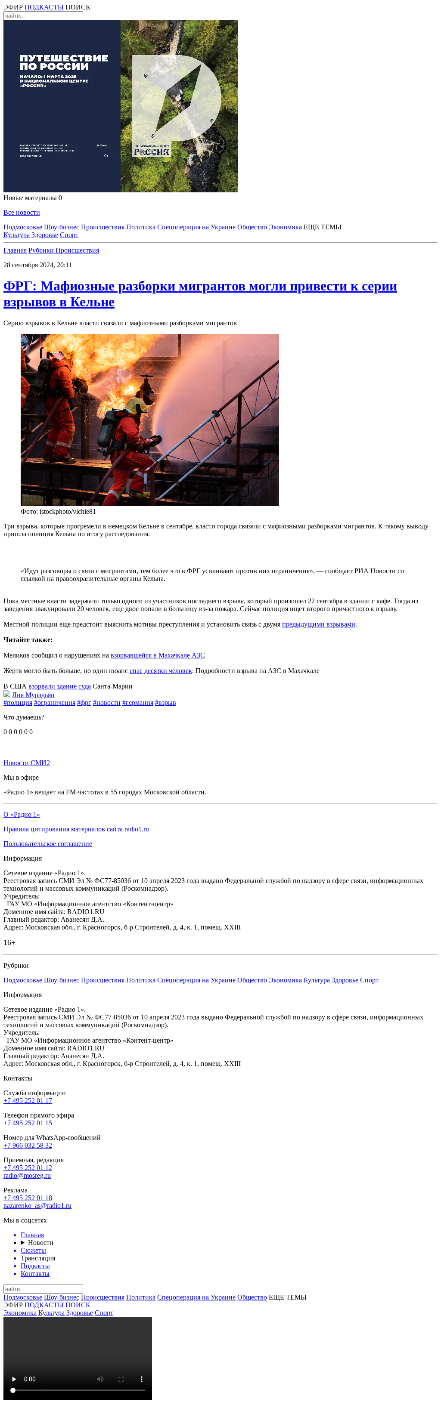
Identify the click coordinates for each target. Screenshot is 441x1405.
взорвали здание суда (59, 686)
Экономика (285, 227)
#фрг (84, 702)
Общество (252, 227)
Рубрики (42, 250)
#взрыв (165, 702)
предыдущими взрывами (318, 624)
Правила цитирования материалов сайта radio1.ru (76, 829)
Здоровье (44, 234)
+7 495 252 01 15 (27, 1123)
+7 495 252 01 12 (27, 1167)
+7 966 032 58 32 (27, 1145)
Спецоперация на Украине (196, 227)
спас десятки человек (161, 670)
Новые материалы (32, 197)
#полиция (17, 702)
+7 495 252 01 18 (27, 1197)
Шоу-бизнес (61, 227)
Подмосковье (22, 227)
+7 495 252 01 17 (27, 1100)
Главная (15, 250)
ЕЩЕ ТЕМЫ (323, 227)
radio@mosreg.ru (27, 1175)
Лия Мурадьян (33, 694)
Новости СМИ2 (26, 762)
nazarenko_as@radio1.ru (37, 1205)
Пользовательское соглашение (47, 843)
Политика (140, 227)
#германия (137, 702)
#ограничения (54, 702)
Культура (16, 234)
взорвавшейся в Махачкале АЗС (158, 655)
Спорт (69, 234)
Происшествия (102, 227)
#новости (107, 702)
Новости (40, 1242)
